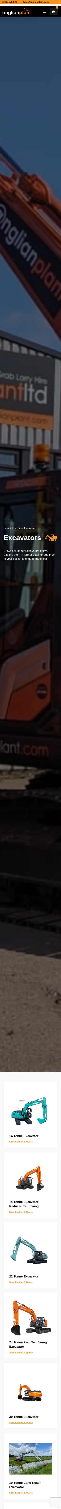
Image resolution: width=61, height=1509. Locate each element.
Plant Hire (17, 528)
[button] (44, 11)
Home (7, 528)
